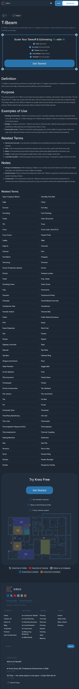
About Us (7, 622)
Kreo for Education (10, 635)
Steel (41, 635)
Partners (7, 632)
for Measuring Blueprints (26, 633)
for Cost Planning (28, 619)
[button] (51, 3)
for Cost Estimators (28, 625)
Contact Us (7, 619)
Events (60, 615)
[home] (5, 3)
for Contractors (27, 628)
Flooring (42, 615)
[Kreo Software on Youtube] (14, 595)
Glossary (60, 625)
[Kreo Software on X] (11, 595)
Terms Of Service (25, 600)
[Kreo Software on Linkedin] (7, 595)
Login (59, 3)
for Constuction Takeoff (30, 615)
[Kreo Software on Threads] (21, 595)
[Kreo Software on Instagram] (18, 595)
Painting (42, 632)
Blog (5, 625)
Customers (7, 628)
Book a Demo (62, 622)
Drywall (42, 628)
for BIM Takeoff (27, 637)
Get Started (70, 3)
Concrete (43, 619)
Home (6, 615)
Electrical (43, 622)
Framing (42, 625)
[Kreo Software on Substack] (25, 595)
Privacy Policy (11, 600)
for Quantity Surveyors (29, 622)
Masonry (43, 638)
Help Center (62, 619)
